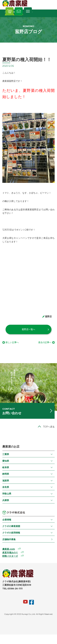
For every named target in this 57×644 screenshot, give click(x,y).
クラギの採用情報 (11, 532)
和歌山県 (6, 493)
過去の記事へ (44, 342)
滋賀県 (5, 480)
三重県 (5, 454)
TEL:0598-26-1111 (12, 588)
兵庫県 (5, 500)
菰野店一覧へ (28, 329)
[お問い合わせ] (19, 11)
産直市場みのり (10, 552)
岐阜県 (5, 467)
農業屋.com (8, 549)
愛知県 (5, 460)
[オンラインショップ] (9, 11)
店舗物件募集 (9, 539)
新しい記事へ (12, 342)
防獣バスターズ (10, 556)
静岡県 (5, 473)
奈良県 (5, 487)
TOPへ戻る (49, 426)
